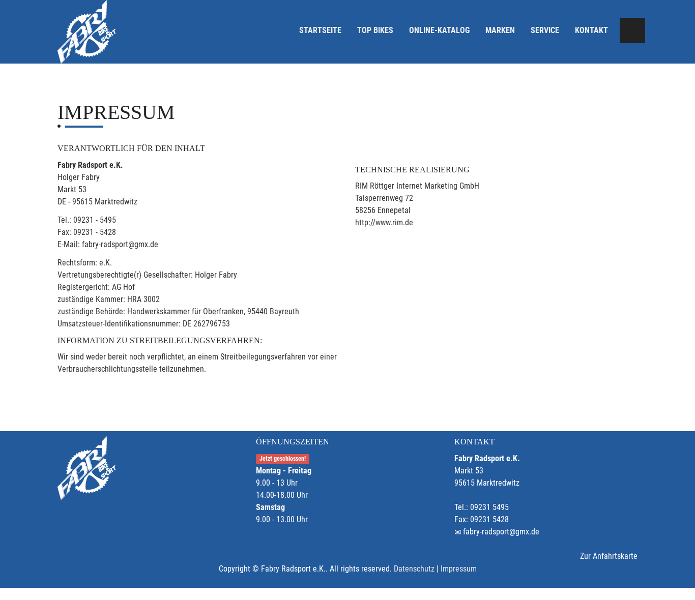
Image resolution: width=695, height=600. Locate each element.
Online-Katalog (439, 30)
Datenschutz (414, 569)
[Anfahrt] (632, 30)
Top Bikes (375, 30)
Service (545, 30)
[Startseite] (86, 32)
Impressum (459, 569)
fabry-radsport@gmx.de (501, 531)
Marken (500, 30)
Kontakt (591, 30)
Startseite (320, 30)
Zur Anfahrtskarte (609, 556)
